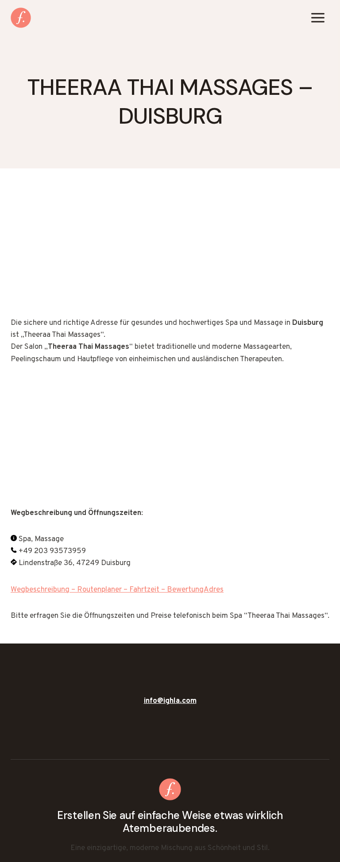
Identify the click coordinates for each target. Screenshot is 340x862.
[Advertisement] (170, 252)
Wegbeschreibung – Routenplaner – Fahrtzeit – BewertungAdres (117, 590)
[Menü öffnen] (317, 17)
